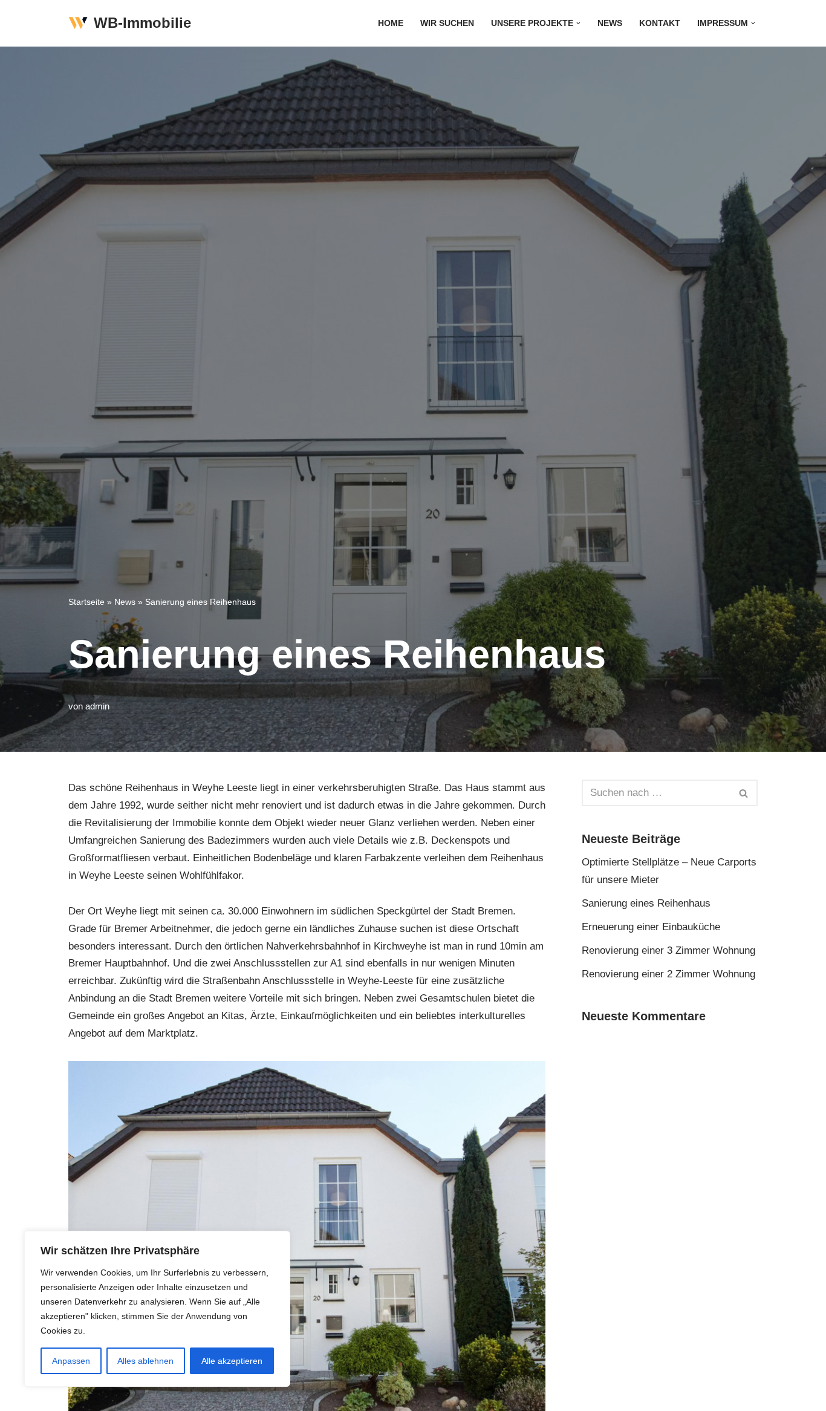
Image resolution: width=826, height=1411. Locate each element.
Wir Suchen (447, 23)
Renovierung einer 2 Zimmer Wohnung (668, 974)
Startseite (86, 602)
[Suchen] (744, 793)
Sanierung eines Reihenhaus (646, 903)
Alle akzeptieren (231, 1361)
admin (97, 706)
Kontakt (659, 23)
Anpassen (71, 1361)
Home (390, 23)
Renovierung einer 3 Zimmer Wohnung (668, 950)
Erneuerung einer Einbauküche (651, 927)
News (609, 23)
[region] (157, 1309)
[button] (578, 23)
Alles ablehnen (145, 1361)
